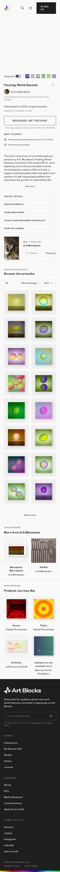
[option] (27, 76)
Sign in (45, 8)
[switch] (18, 76)
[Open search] (22, 8)
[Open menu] (30, 8)
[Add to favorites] (53, 85)
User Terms (37, 723)
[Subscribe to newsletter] (50, 716)
